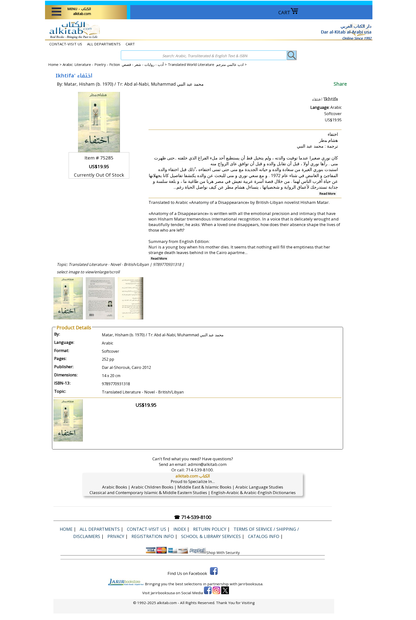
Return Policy (209, 529)
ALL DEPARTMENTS (104, 43)
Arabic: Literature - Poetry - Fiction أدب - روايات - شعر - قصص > (115, 64)
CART (284, 12)
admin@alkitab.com (207, 464)
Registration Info (152, 536)
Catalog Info (263, 536)
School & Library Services (211, 536)
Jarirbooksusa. (250, 583)
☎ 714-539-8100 (192, 517)
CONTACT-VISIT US (65, 43)
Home (53, 64)
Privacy (115, 536)
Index (179, 529)
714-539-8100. (200, 470)
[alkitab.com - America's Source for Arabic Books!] (73, 38)
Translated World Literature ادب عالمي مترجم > (207, 64)
